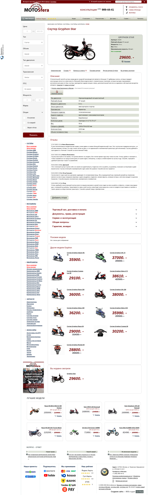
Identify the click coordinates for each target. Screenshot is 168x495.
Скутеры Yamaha (32, 199)
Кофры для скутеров (34, 340)
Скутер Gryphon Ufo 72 (117, 252)
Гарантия (59, 85)
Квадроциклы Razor (33, 286)
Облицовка (30, 308)
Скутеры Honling (32, 160)
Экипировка (31, 356)
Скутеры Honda (32, 158)
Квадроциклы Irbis (33, 283)
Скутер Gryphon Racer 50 (75, 326)
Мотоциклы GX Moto (34, 222)
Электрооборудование (34, 325)
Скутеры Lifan (31, 172)
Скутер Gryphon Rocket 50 (75, 345)
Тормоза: (54, 118)
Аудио (29, 335)
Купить (59, 416)
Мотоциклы (31, 203)
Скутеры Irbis (31, 164)
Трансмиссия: (55, 109)
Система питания (32, 315)
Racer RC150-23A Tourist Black (51, 427)
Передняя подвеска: (58, 112)
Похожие (127, 61)
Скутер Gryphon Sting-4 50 (119, 308)
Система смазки (32, 319)
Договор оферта (133, 478)
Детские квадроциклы (34, 269)
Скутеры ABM (31, 150)
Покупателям (100, 18)
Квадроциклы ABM (33, 271)
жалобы (132, 13)
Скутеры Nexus (32, 179)
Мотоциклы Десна (33, 257)
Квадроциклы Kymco (34, 284)
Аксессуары (31, 330)
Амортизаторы (32, 302)
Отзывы (66, 70)
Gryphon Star (71, 373)
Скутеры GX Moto (32, 156)
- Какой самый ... (91, 452)
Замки (29, 338)
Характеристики (56, 70)
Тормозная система (33, 321)
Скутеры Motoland (33, 177)
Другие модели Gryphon (110, 70)
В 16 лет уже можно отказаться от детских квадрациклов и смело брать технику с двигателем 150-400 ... (82, 456)
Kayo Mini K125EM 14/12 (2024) (129, 427)
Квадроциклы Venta (33, 294)
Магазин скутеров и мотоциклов (127, 485)
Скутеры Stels (31, 187)
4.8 (92, 479)
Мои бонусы (29, 18)
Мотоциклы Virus (32, 254)
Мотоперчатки (31, 346)
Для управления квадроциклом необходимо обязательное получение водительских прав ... (42, 456)
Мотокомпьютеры (33, 344)
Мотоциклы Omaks (33, 232)
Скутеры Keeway (32, 166)
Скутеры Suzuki (32, 189)
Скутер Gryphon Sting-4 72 (119, 271)
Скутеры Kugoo (32, 168)
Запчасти (30, 299)
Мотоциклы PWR (32, 238)
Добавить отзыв (59, 198)
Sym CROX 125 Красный (92, 407)
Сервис (127, 18)
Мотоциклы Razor (33, 242)
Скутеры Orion (32, 183)
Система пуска (32, 317)
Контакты (140, 18)
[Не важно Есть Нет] (33, 89)
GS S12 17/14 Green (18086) (91, 427)
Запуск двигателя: (57, 107)
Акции (74, 18)
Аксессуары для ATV (34, 333)
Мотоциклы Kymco (33, 228)
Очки (28, 348)
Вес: (52, 123)
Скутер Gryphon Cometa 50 (119, 326)
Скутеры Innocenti (33, 162)
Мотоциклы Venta (32, 252)
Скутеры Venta (31, 195)
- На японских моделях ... (129, 452)
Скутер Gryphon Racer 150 (75, 289)
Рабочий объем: (56, 101)
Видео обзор (32, 128)
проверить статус (136, 7)
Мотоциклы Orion (33, 234)
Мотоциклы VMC (32, 256)
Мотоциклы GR (32, 214)
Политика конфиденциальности (122, 476)
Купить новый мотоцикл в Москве (63, 88)
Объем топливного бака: (59, 132)
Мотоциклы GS (32, 220)
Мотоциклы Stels (32, 246)
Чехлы (29, 352)
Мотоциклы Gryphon (34, 218)
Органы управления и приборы (34, 310)
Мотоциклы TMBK (33, 250)
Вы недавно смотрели (127, 70)
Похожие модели (95, 70)
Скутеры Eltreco (32, 152)
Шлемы (29, 354)
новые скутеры (69, 85)
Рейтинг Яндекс (41, 18)
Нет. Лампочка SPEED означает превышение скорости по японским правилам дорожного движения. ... (124, 456)
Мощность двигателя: (58, 104)
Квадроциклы (32, 262)
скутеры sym (124, 487)
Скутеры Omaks (32, 181)
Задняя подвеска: (57, 115)
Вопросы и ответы (79, 70)
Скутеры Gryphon (33, 154)
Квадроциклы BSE (33, 275)
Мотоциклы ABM (32, 210)
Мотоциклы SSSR (32, 244)
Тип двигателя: (56, 98)
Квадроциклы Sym (33, 292)
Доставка (113, 18)
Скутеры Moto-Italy (33, 175)
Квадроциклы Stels (33, 290)
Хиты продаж (31, 148)
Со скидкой (31, 123)
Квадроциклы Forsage (34, 277)
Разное (29, 313)
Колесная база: (56, 129)
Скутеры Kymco (32, 170)
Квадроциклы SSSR (33, 288)
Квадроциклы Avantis (34, 273)
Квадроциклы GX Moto (34, 281)
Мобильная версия (121, 481)
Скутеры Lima (31, 174)
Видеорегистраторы (33, 337)
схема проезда (135, 10)
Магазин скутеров (55, 24)
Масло (29, 342)
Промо (29, 350)
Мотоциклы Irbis (32, 224)
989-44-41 (106, 9)
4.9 (92, 473)
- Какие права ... (51, 452)
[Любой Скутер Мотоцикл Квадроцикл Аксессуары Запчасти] (33, 42)
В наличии (31, 118)
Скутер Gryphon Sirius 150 (75, 308)
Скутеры (53, 1)
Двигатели (30, 304)
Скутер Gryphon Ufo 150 (118, 289)
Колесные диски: (57, 121)
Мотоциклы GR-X (32, 216)
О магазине (87, 18)
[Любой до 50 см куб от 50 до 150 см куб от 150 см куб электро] (33, 54)
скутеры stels (115, 487)
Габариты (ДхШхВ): (57, 126)
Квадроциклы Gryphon (34, 279)
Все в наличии (32, 146)
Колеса (29, 306)
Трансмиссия (31, 323)
